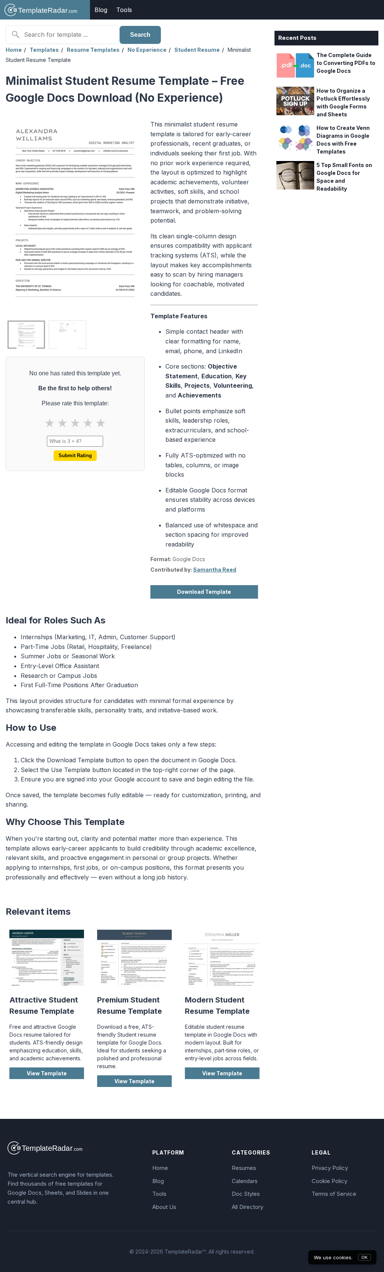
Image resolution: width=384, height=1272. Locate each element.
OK (365, 1257)
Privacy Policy (330, 1167)
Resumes (244, 1167)
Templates (44, 50)
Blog (100, 10)
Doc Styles (246, 1193)
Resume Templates (93, 50)
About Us (164, 1206)
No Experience (147, 50)
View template (47, 1073)
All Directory (247, 1206)
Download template (204, 592)
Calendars (245, 1181)
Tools (124, 10)
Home (14, 50)
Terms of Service (334, 1193)
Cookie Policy (329, 1181)
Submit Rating (75, 455)
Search (140, 35)
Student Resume (197, 50)
